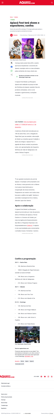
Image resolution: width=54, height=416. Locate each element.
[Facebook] (41, 376)
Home (11, 17)
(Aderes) (29, 225)
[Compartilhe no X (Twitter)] (11, 63)
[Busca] (52, 3)
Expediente (3, 408)
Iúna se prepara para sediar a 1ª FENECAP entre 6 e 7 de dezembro (25, 124)
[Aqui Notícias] (27, 2)
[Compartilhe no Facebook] (11, 66)
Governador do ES (19, 364)
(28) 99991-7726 (29, 356)
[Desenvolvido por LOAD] (51, 413)
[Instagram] (48, 376)
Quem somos (4, 394)
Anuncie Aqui (4, 402)
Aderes (22, 361)
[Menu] (2, 2)
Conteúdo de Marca (5, 386)
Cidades (16, 17)
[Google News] (52, 376)
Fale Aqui (3, 399)
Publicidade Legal (5, 383)
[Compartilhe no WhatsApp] (11, 70)
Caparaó (32, 361)
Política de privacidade (6, 397)
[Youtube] (45, 376)
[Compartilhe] (11, 74)
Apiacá (26, 361)
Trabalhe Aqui (4, 405)
